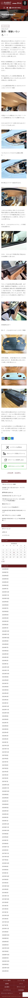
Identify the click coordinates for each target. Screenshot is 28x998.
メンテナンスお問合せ (16, 447)
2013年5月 (5, 909)
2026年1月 (5, 588)
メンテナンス (5, 535)
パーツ (21, 983)
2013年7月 (5, 905)
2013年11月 (5, 895)
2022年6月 (5, 726)
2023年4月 (5, 693)
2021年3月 (5, 775)
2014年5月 (5, 892)
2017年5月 (5, 860)
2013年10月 (5, 899)
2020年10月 (5, 791)
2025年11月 (5, 595)
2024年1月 (5, 663)
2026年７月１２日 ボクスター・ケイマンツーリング (13, 488)
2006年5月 (5, 958)
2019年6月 (5, 843)
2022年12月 (5, 706)
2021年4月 (5, 771)
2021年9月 (5, 755)
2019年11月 (5, 827)
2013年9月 (5, 902)
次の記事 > (18, 472)
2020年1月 (5, 820)
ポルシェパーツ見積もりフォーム (16, 453)
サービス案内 (7, 980)
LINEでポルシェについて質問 (16, 466)
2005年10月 (5, 961)
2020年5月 (5, 807)
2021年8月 (5, 758)
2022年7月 (5, 722)
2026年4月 (5, 582)
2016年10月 (5, 863)
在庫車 (7, 983)
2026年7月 (5, 572)
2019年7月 (5, 840)
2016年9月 (5, 866)
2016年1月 (5, 873)
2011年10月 (5, 922)
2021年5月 (5, 768)
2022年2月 (5, 739)
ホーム (21, 993)
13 (14, 552)
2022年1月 (5, 742)
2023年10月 (5, 673)
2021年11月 (5, 748)
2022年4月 (5, 732)
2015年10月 (5, 876)
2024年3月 (5, 657)
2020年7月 (5, 801)
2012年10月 (5, 915)
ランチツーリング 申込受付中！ (11, 507)
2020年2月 (5, 817)
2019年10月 (5, 830)
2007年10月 (5, 948)
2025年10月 (5, 598)
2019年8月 (5, 837)
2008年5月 (5, 944)
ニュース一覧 (21, 980)
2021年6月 (5, 765)
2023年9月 (5, 676)
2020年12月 (5, 784)
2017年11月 (5, 853)
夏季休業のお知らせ (7, 492)
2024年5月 (5, 650)
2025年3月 (5, 621)
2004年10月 (5, 967)
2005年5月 (5, 964)
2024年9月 (5, 641)
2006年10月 (5, 954)
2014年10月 (5, 886)
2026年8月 (5, 569)
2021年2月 (5, 778)
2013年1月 (5, 912)
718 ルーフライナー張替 (9, 484)
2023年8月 (5, 680)
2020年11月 (5, 788)
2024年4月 (5, 654)
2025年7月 (5, 608)
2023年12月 (5, 667)
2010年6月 (5, 931)
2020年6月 (5, 804)
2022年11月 (5, 709)
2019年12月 (5, 824)
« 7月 (3, 561)
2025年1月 (5, 627)
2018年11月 (5, 846)
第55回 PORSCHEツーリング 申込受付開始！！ (13, 519)
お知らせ (4, 532)
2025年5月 (5, 614)
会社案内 (7, 986)
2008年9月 (5, 941)
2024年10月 (5, 637)
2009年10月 (5, 935)
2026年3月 (5, 585)
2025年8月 (5, 605)
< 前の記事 (10, 472)
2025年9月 (5, 601)
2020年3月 (5, 814)
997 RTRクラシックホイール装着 (11, 515)
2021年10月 (5, 752)
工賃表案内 (21, 990)
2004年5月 (5, 971)
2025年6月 (5, 611)
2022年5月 (5, 729)
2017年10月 (5, 856)
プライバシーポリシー (7, 993)
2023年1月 (5, 703)
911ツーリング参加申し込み (16, 459)
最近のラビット (6, 504)
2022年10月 (5, 712)
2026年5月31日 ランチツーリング (11, 495)
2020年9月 (5, 794)
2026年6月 (5, 575)
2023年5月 (5, 690)
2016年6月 (5, 869)
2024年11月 (5, 634)
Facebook (4, 7)
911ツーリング (6, 528)
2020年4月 (5, 810)
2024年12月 (5, 631)
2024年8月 (5, 644)
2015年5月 (5, 882)
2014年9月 (5, 889)
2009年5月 (5, 938)
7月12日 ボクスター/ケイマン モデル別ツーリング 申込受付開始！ (13, 499)
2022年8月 (5, 719)
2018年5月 (5, 850)
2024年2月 (5, 660)
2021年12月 (5, 745)
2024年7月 (5, 647)
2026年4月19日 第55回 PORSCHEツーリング (14, 511)
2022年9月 (5, 716)
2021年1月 (5, 781)
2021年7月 (5, 761)
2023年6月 (5, 686)
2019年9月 (5, 833)
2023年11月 (5, 670)
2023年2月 (5, 699)
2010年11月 (5, 928)
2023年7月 (5, 683)
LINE (7, 7)
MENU (25, 3)
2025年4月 (5, 618)
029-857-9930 (16, 8)
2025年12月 (5, 592)
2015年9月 (5, 879)
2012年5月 (5, 918)
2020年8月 (5, 797)
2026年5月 (5, 578)
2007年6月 (5, 951)
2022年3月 (5, 735)
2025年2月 (5, 624)
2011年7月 (5, 925)
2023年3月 (5, 696)
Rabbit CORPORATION (6, 3)
